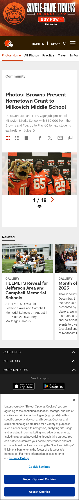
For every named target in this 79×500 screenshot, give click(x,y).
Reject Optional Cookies (39, 479)
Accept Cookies (39, 491)
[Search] (65, 43)
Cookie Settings (39, 466)
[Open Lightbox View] (39, 183)
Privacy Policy (19, 458)
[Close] (74, 400)
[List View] (26, 138)
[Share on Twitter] (50, 140)
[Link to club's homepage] (9, 41)
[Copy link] (70, 138)
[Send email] (60, 140)
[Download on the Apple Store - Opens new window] (23, 386)
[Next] (52, 199)
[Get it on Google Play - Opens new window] (54, 388)
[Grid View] (17, 138)
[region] (39, 447)
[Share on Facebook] (40, 140)
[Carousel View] (8, 138)
